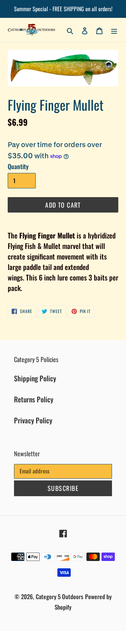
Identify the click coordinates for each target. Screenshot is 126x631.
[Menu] (114, 30)
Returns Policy (33, 399)
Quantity (18, 166)
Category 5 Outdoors (59, 596)
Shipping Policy (35, 378)
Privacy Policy (33, 420)
